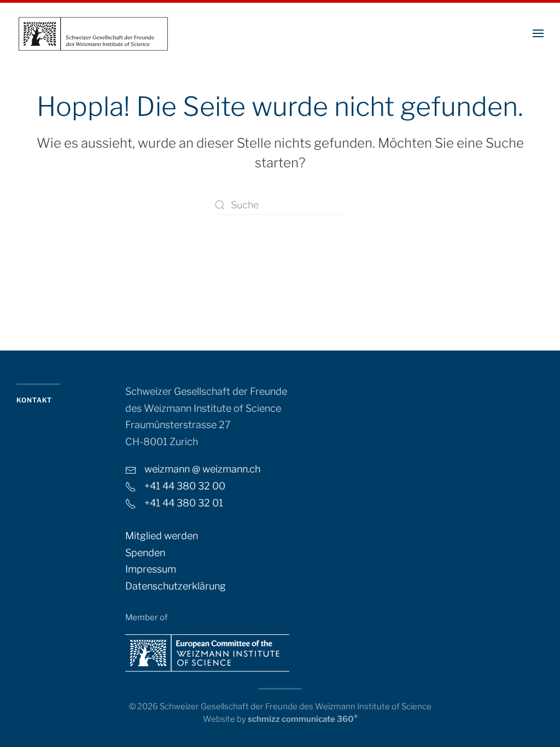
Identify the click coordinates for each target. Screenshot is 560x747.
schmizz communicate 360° (303, 719)
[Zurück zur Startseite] (93, 33)
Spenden (145, 552)
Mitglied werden (161, 535)
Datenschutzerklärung (175, 586)
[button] (538, 33)
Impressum (150, 569)
